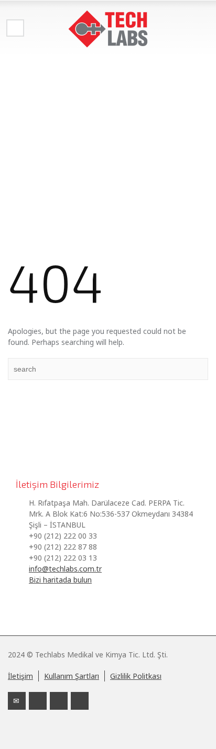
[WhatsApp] (80, 701)
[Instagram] (59, 701)
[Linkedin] (38, 701)
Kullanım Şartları (71, 676)
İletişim (20, 676)
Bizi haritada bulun (60, 580)
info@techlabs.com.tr (65, 569)
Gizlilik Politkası (135, 676)
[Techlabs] (108, 29)
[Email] (17, 701)
